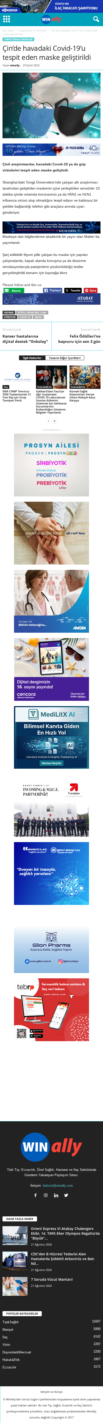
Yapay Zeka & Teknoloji (33, 30)
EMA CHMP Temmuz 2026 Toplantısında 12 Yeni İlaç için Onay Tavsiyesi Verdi (16, 395)
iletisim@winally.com (58, 1185)
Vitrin (6, 1345)
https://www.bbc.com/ (32, 312)
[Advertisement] (51, 1077)
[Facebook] (37, 1196)
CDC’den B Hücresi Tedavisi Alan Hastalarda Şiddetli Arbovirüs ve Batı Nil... (62, 1259)
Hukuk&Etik (44, 387)
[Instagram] (47, 1196)
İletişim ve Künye (51, 1392)
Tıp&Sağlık (10, 1322)
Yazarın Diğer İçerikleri (64, 358)
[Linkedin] (57, 1196)
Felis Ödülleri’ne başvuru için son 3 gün (79, 339)
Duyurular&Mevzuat (16, 1352)
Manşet (7, 1330)
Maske (38, 317)
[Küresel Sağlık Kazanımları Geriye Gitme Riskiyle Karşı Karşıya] (85, 377)
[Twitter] (67, 1196)
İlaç (6, 387)
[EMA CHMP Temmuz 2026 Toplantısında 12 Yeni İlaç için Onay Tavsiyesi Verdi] (18, 377)
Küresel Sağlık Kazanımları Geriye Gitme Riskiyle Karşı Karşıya (82, 395)
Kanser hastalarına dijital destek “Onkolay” (25, 339)
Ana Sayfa (8, 30)
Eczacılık (9, 1367)
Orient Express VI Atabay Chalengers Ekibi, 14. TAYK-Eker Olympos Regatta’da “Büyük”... (65, 1233)
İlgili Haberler (32, 358)
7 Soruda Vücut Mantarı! (52, 1279)
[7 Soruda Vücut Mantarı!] (15, 1286)
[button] (95, 19)
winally (15, 65)
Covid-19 (25, 317)
